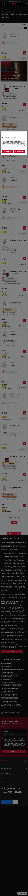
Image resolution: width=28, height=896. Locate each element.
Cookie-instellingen (7, 151)
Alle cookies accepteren (19, 151)
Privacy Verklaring (22, 147)
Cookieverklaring (16, 147)
